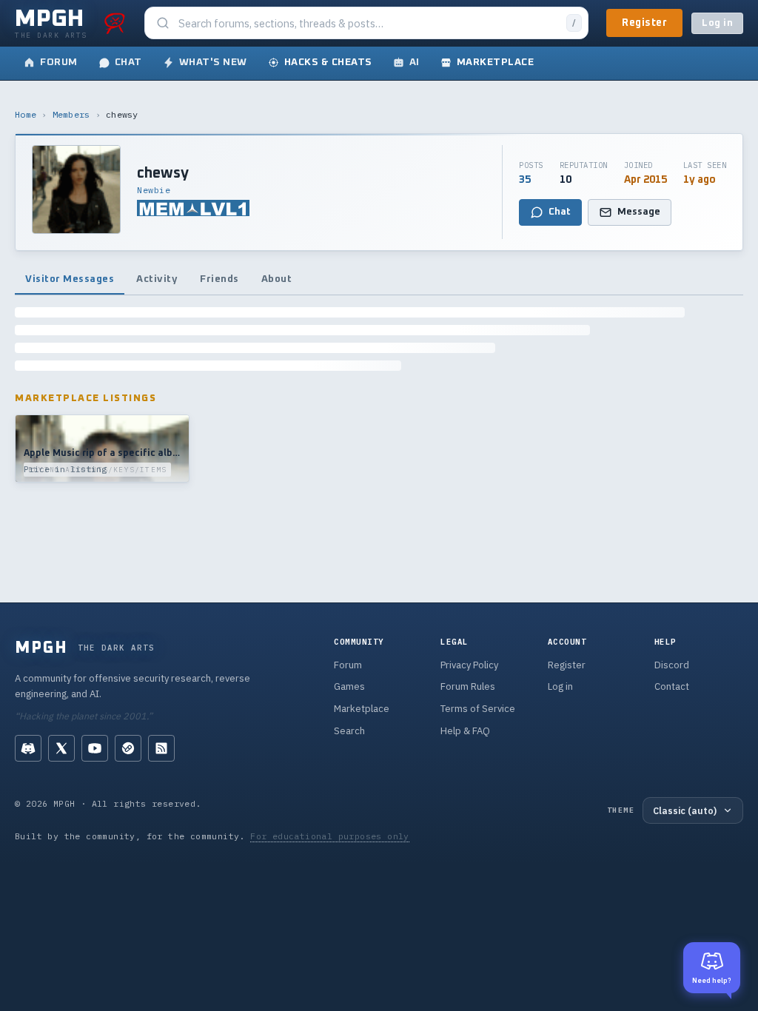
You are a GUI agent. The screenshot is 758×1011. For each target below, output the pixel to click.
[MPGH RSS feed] (161, 748)
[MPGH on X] (61, 748)
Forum (348, 665)
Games (349, 686)
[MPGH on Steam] (128, 748)
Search (349, 731)
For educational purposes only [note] (329, 836)
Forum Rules (467, 686)
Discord (671, 665)
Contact (671, 686)
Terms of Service (477, 708)
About (276, 279)
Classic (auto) (685, 810)
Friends (219, 279)
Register (644, 23)
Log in (717, 23)
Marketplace (361, 708)
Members (71, 114)
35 (525, 180)
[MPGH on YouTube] (94, 748)
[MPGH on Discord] (28, 748)
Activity (157, 279)
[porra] (114, 23)
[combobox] (368, 23)
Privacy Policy (469, 665)
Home (25, 114)
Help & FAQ (465, 731)
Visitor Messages (69, 279)
